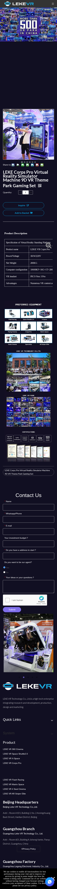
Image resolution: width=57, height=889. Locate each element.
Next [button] (51, 646)
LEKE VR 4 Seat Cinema (14, 789)
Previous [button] (6, 646)
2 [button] (24, 677)
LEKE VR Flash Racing (13, 780)
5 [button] (37, 677)
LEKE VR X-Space (11, 758)
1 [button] (19, 677)
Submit (12, 609)
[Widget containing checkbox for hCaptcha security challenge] (25, 600)
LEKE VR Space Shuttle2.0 (15, 754)
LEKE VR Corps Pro (12, 763)
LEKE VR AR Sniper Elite (14, 793)
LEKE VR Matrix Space (13, 784)
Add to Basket (22, 212)
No (6, 572)
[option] (28, 644)
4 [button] (32, 677)
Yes (7, 567)
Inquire (21, 205)
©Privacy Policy (28, 849)
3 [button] (28, 677)
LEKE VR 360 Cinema (13, 749)
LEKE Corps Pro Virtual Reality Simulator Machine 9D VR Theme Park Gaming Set (27, 472)
